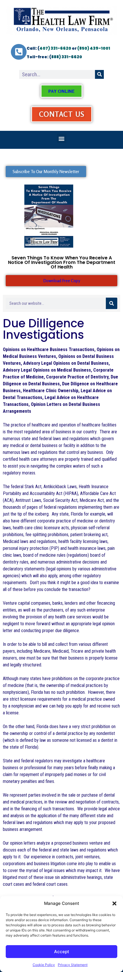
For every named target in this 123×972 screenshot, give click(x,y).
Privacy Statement (73, 965)
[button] (114, 903)
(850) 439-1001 (93, 48)
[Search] (99, 74)
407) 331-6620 (55, 48)
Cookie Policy (44, 965)
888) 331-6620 (66, 57)
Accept (61, 951)
